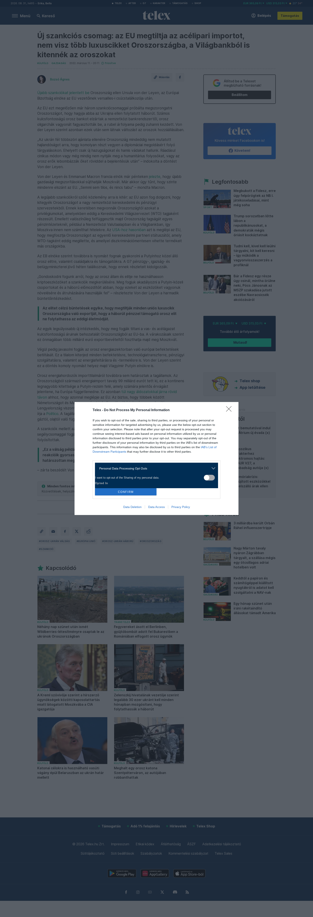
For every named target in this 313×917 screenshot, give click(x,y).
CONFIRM (126, 492)
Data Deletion (132, 507)
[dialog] (156, 458)
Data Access (156, 507)
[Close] (230, 410)
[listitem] (155, 468)
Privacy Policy (180, 507)
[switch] (209, 478)
